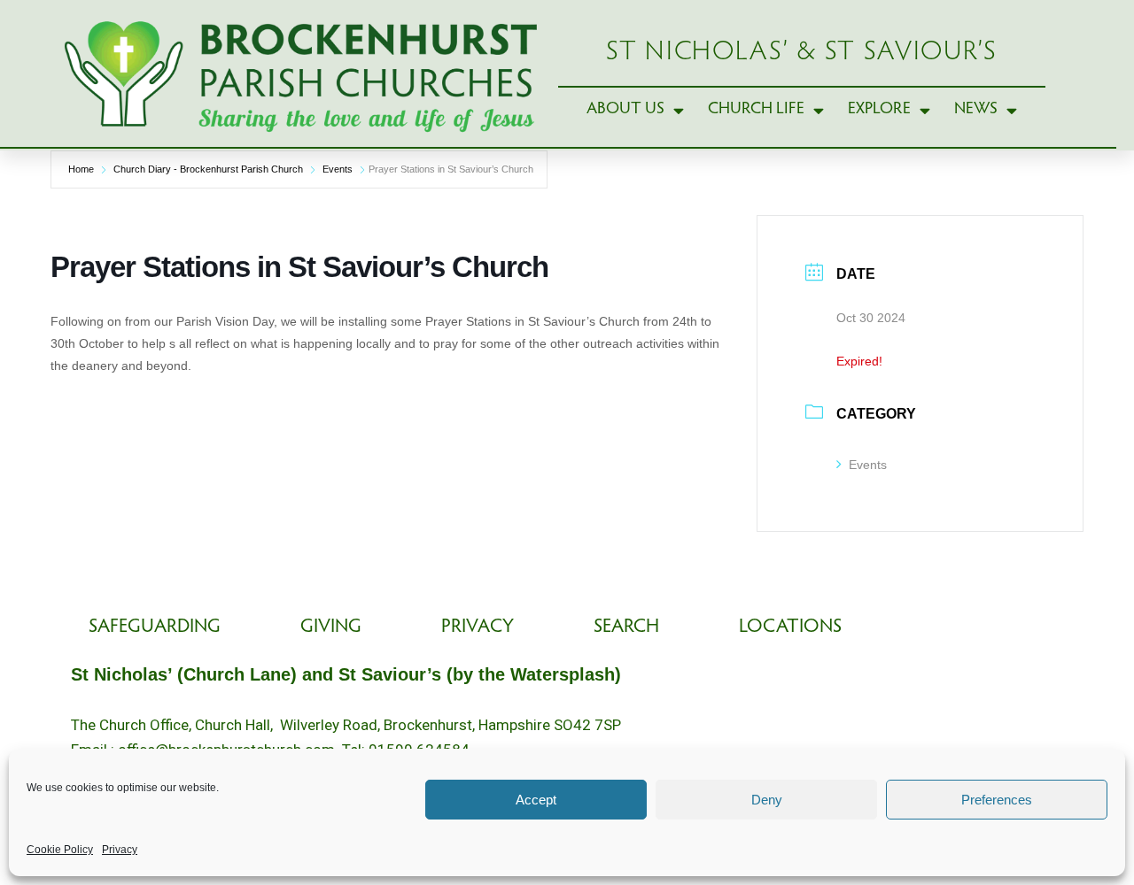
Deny (766, 799)
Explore (879, 109)
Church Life (756, 109)
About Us (625, 109)
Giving (330, 627)
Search (626, 627)
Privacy (119, 849)
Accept (536, 799)
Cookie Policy (60, 849)
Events (337, 169)
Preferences (996, 799)
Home (81, 169)
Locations (790, 627)
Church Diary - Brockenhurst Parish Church (208, 169)
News (976, 109)
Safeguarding (155, 627)
